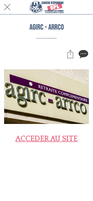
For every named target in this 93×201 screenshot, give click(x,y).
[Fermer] (7, 7)
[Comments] (82, 54)
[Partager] (70, 54)
